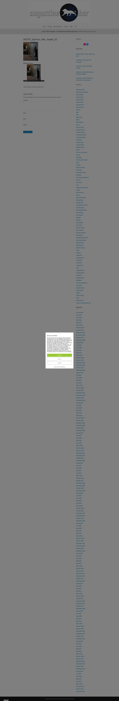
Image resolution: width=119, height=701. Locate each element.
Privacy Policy (56, 366)
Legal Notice (62, 366)
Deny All (59, 359)
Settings (59, 362)
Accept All (59, 355)
